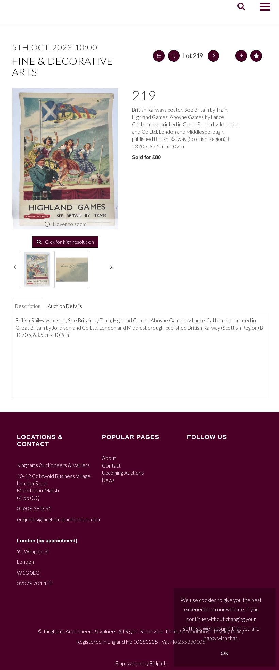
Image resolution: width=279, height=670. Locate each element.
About (109, 458)
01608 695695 (34, 508)
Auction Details (65, 306)
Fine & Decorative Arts (62, 66)
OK (224, 653)
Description (28, 306)
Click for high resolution (69, 242)
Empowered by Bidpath (141, 663)
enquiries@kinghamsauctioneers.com (58, 519)
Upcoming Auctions (123, 473)
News (108, 480)
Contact (111, 465)
